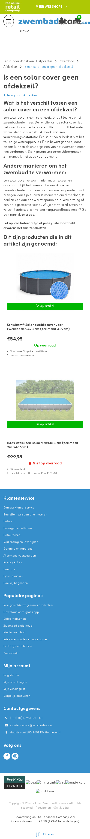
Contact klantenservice (18, 507)
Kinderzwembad (14, 632)
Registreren (11, 675)
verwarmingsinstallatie (20, 137)
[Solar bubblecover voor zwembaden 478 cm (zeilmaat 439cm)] (45, 282)
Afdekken (10, 67)
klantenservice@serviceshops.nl (31, 725)
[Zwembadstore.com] (12, 7)
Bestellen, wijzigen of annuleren (25, 514)
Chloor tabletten (14, 618)
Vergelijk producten (16, 695)
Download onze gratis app (21, 612)
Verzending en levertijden (20, 542)
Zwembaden (11, 653)
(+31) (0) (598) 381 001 (26, 718)
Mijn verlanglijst (14, 689)
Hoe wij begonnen (15, 583)
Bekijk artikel (45, 306)
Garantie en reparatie (18, 548)
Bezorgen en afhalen (17, 528)
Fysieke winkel (13, 576)
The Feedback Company (52, 817)
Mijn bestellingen (15, 682)
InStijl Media (60, 807)
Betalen (8, 521)
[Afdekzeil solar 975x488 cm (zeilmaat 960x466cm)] (45, 400)
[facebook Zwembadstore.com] (6, 756)
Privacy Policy (12, 562)
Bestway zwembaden (17, 646)
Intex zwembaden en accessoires (25, 639)
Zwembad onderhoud (17, 625)
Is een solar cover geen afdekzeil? (48, 67)
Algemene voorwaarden (19, 555)
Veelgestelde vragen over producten (28, 605)
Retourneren (12, 535)
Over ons (9, 569)
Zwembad (67, 61)
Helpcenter (44, 61)
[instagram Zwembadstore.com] (15, 756)
